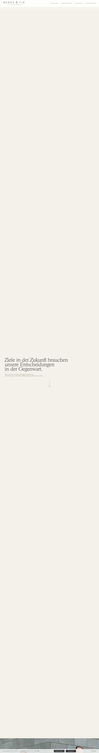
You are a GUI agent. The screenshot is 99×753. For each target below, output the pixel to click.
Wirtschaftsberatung (91, 3)
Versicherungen (79, 3)
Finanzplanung (54, 3)
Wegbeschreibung (59, 751)
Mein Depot (70, 751)
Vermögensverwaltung (66, 3)
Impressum (94, 751)
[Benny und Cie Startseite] (14, 3)
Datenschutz (94, 750)
